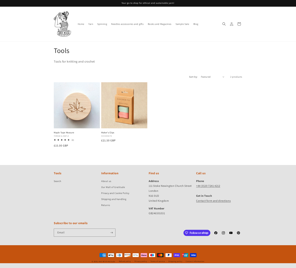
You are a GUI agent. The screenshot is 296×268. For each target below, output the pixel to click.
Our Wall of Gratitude (113, 187)
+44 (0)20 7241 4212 (208, 186)
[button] (224, 24)
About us (106, 181)
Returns (105, 205)
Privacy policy (140, 261)
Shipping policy (175, 261)
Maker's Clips (107, 132)
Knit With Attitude (107, 261)
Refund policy (125, 261)
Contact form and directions (213, 201)
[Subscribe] (111, 233)
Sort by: (193, 76)
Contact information (195, 261)
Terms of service (157, 261)
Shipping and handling (113, 199)
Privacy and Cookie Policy (115, 193)
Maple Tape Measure (64, 132)
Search (57, 181)
